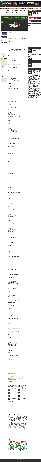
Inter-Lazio (9, 237)
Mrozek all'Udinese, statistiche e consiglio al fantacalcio (17, 425)
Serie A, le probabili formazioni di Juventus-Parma (24, 386)
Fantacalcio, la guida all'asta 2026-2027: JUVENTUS (16, 455)
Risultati (4, 56)
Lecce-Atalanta (10, 67)
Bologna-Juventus (10, 331)
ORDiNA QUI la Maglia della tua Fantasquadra (16, 376)
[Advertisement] (35, 41)
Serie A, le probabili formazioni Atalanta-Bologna (23, 396)
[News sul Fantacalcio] (6, 2)
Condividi (10, 381)
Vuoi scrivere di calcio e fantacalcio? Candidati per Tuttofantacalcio (18, 417)
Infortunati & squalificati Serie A (33, 10)
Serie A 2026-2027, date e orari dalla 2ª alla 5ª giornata (17, 414)
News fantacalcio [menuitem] (20, 6)
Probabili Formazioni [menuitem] (14, 6)
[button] (4, 55)
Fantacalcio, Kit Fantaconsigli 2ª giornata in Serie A (16, 428)
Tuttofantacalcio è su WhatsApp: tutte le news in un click (17, 424)
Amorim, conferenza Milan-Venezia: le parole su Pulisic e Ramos (18, 412)
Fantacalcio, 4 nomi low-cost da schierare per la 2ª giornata (17, 454)
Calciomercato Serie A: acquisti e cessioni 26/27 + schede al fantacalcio (37, 57)
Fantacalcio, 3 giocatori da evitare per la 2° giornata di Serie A (18, 446)
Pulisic (2, 48)
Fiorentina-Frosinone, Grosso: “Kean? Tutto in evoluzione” (17, 442)
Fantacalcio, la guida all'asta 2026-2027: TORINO (16, 453)
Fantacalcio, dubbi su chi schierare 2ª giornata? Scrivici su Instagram (19, 448)
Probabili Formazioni (12, 378)
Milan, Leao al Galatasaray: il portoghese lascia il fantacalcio (17, 430)
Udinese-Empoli (10, 203)
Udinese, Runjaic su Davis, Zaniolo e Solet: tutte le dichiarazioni (18, 441)
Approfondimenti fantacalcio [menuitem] (28, 6)
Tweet (15, 381)
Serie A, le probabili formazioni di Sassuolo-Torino (13, 389)
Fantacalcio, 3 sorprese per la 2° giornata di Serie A (16, 447)
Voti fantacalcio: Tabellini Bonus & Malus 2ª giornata (16, 420)
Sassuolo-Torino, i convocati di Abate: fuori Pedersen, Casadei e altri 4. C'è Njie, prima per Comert (34, 79)
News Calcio (30, 54)
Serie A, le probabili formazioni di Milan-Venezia (23, 399)
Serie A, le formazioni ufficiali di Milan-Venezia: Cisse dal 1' (17, 426)
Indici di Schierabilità (32, 68)
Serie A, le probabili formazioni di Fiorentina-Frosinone (13, 393)
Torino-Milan (10, 101)
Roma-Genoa (10, 269)
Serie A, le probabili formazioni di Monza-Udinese (24, 389)
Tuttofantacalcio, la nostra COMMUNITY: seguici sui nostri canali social (19, 419)
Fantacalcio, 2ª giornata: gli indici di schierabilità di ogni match (18, 429)
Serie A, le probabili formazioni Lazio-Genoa (15, 437)
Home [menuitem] (1, 6)
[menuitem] (40, 6)
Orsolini (2, 47)
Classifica (2, 58)
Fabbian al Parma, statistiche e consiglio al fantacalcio (17, 427)
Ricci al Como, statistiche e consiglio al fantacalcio (16, 405)
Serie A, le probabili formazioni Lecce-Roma (15, 440)
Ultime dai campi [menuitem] (36, 6)
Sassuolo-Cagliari (10, 138)
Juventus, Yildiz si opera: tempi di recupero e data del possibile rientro (19, 443)
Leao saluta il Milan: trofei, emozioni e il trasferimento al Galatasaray (19, 423)
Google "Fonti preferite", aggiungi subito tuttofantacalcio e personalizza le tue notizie (21, 418)
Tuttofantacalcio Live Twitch (33, 47)
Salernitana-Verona (11, 300)
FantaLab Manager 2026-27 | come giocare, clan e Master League (18, 449)
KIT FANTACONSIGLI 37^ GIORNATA (13, 35)
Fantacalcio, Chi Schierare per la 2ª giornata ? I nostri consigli (18, 444)
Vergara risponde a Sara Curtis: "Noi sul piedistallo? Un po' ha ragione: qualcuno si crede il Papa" (34, 86)
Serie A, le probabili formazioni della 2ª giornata (16, 450)
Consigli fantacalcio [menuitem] (7, 6)
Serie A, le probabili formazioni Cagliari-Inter (15, 439)
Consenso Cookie (19, 459)
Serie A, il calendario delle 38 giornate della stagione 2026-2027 (18, 416)
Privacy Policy (23, 459)
